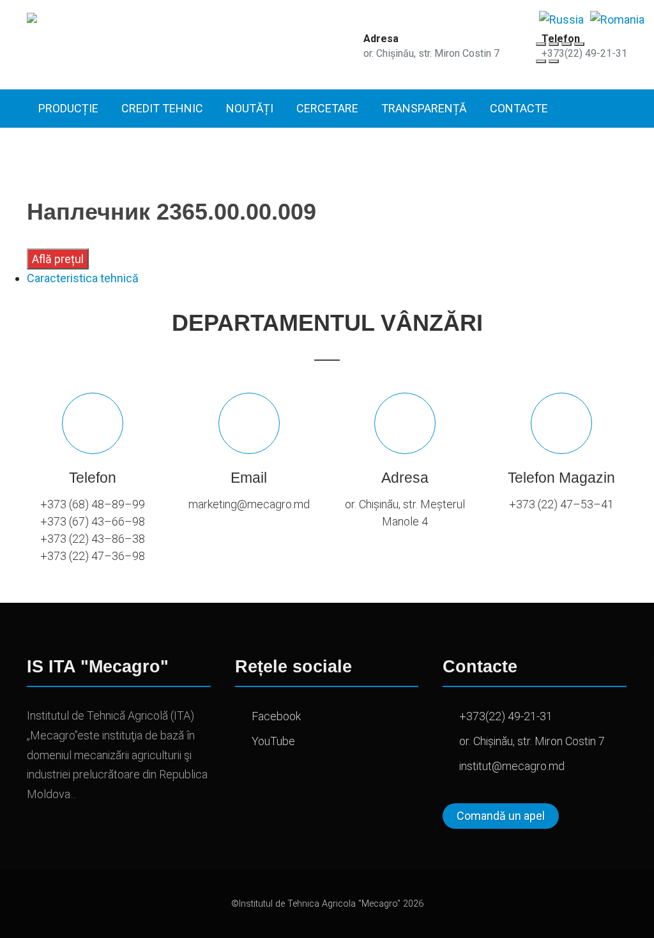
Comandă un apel (501, 815)
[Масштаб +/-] (579, 44)
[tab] (327, 278)
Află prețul (58, 259)
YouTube (273, 741)
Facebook (276, 716)
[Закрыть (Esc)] (541, 44)
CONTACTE (519, 108)
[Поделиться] (554, 44)
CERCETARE (327, 108)
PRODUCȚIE (68, 108)
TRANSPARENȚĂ (424, 108)
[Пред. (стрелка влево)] (541, 61)
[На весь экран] (566, 44)
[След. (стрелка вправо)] (554, 61)
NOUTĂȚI (249, 108)
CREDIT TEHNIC (162, 108)
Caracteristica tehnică (83, 278)
